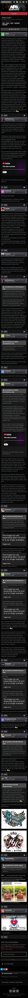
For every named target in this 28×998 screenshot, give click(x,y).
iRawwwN (7, 254)
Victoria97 (8, 371)
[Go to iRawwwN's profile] (2, 254)
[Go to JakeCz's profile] (2, 34)
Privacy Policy (5, 982)
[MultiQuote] (2, 115)
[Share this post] (25, 35)
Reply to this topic (15, 29)
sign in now (8, 946)
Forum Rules (11, 982)
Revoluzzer (8, 509)
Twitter (14, 991)
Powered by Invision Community (14, 995)
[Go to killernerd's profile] (2, 384)
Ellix (6, 778)
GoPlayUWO (8, 910)
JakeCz (5, 19)
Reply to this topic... (9, 954)
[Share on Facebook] (4, 969)
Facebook (10, 991)
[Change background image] (23, 2)
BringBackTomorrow (10, 719)
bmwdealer (8, 663)
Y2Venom (7, 335)
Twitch (17, 991)
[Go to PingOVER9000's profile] (2, 859)
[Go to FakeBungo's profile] (2, 191)
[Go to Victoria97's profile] (2, 371)
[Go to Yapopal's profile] (2, 209)
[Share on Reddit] (6, 969)
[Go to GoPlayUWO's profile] (2, 910)
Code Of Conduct (19, 982)
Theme (13, 988)
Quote (5, 115)
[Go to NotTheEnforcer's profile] (2, 119)
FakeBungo (8, 190)
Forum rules (14, 13)
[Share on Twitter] (2, 969)
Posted (10, 35)
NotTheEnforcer (9, 119)
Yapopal (7, 208)
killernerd (7, 383)
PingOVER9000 (9, 858)
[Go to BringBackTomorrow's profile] (2, 719)
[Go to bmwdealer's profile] (2, 664)
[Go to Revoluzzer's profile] (2, 510)
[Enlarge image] (14, 818)
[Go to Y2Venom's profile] (2, 335)
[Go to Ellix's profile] (2, 778)
